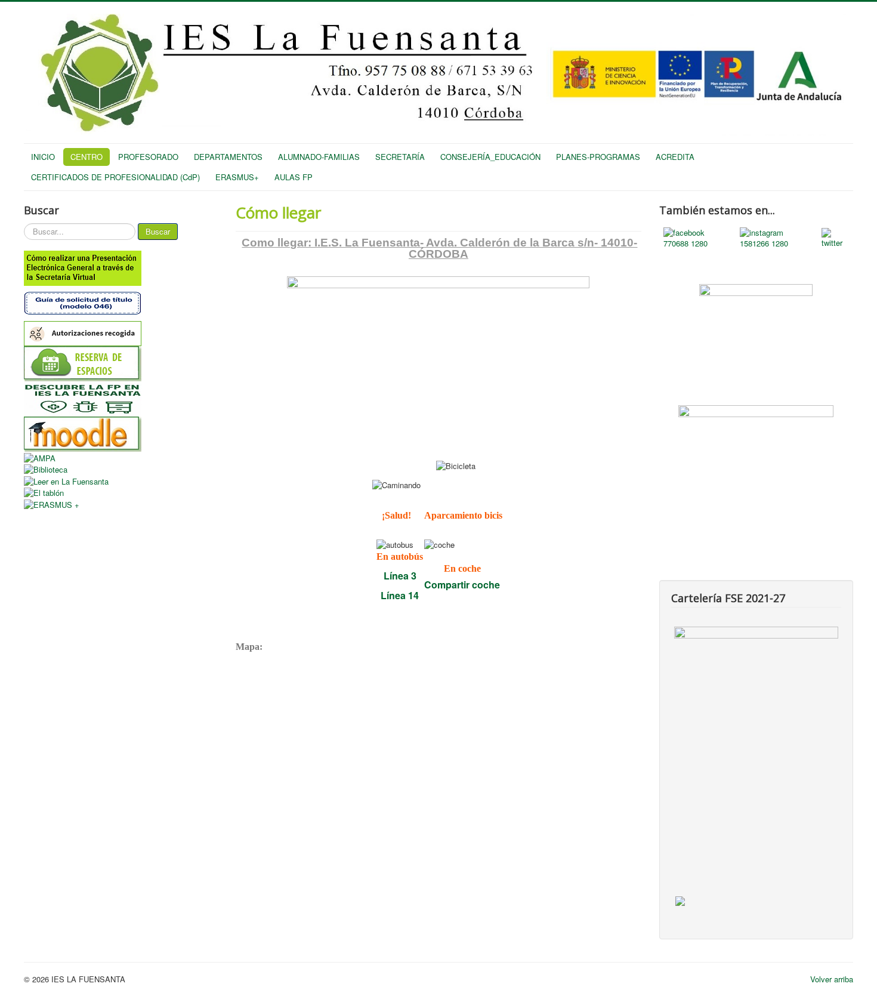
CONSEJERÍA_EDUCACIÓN (490, 156)
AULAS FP (293, 177)
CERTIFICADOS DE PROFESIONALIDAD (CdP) (115, 177)
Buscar (158, 231)
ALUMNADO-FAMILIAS (319, 156)
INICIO (43, 156)
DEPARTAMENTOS (228, 156)
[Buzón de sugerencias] (756, 326)
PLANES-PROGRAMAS (598, 156)
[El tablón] (121, 493)
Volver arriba (831, 979)
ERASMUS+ (237, 177)
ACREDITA (675, 156)
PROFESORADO (148, 156)
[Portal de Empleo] (756, 441)
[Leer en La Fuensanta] (121, 481)
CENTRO (86, 156)
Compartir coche (462, 584)
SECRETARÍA (400, 156)
